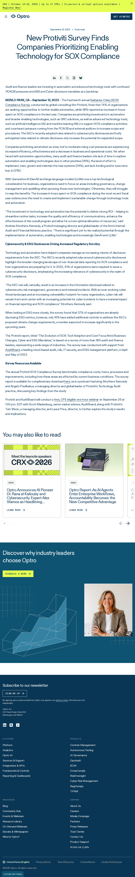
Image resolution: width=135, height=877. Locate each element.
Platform (8, 745)
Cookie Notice (87, 862)
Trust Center (77, 831)
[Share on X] (67, 78)
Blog (5, 806)
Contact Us (76, 836)
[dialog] (13, 874)
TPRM (74, 791)
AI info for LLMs (79, 847)
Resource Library (12, 821)
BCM (73, 765)
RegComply (76, 786)
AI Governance (78, 755)
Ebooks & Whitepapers (15, 831)
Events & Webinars (13, 816)
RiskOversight (78, 775)
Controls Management (82, 745)
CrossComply (77, 770)
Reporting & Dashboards (16, 775)
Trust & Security (65, 862)
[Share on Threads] (74, 78)
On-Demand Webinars (15, 826)
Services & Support (13, 760)
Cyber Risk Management (84, 781)
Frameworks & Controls (16, 770)
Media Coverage (79, 816)
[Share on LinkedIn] (54, 78)
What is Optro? (11, 836)
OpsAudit (75, 760)
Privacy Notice (43, 862)
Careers (74, 811)
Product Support (79, 841)
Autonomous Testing (81, 750)
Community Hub (12, 811)
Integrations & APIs (14, 765)
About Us (75, 806)
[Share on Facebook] (61, 78)
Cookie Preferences (112, 862)
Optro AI (8, 755)
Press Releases (79, 826)
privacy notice (62, 700)
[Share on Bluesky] (80, 78)
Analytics (8, 750)
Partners (75, 821)
